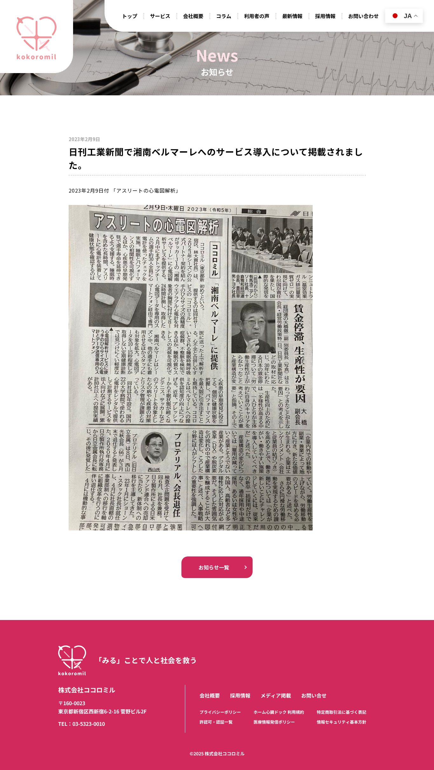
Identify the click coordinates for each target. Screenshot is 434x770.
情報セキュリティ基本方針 (341, 722)
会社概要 (210, 695)
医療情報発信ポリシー (274, 722)
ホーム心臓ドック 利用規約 (279, 712)
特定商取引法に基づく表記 (341, 712)
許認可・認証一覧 (216, 722)
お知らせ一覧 (214, 567)
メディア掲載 (276, 695)
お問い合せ (314, 695)
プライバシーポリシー (220, 712)
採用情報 (240, 695)
